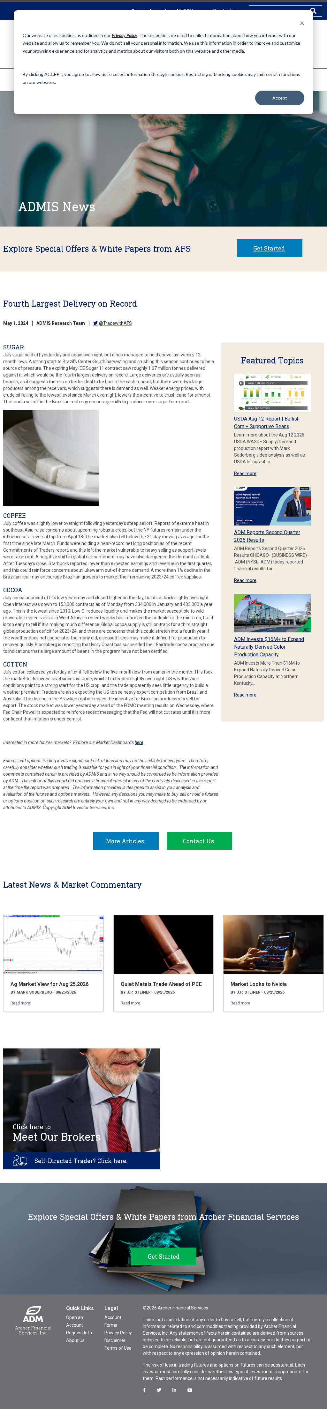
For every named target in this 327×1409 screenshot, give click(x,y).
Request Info (79, 1332)
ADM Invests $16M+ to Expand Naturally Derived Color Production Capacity (269, 647)
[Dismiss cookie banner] (302, 23)
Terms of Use (118, 1348)
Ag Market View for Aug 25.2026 (49, 984)
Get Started (269, 248)
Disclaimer (114, 1340)
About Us (75, 1340)
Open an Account (74, 1321)
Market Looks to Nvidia (259, 984)
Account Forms (112, 1321)
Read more (245, 473)
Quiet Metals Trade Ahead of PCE (161, 984)
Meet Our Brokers (57, 1133)
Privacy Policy (118, 1332)
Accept (279, 98)
